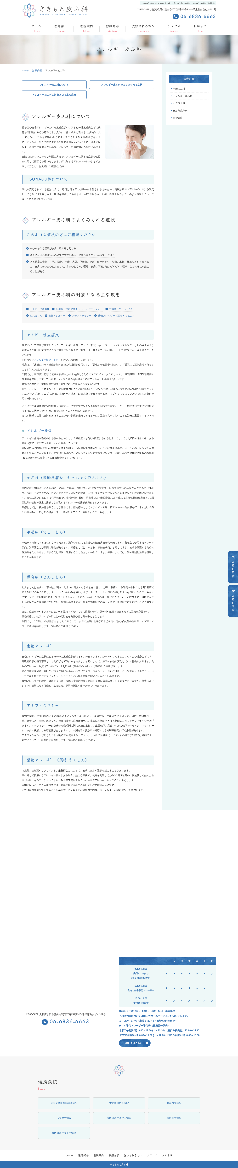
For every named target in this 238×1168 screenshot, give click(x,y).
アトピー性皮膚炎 (39, 309)
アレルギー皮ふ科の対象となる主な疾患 (54, 94)
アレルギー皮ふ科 (182, 96)
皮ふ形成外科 (180, 110)
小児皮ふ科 (179, 103)
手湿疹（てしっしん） (121, 309)
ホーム (36, 29)
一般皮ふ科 (179, 88)
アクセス (174, 29)
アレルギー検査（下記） (47, 359)
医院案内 (86, 29)
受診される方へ (143, 29)
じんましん (36, 315)
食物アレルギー (57, 315)
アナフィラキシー (81, 315)
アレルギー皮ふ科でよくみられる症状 (121, 84)
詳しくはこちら (133, 1043)
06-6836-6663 (69, 1022)
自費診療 (178, 117)
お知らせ (199, 29)
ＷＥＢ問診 (233, 603)
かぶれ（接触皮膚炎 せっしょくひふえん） (79, 309)
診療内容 (112, 29)
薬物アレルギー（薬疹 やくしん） (116, 315)
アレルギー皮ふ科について (54, 84)
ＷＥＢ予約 (233, 569)
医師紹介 (60, 29)
